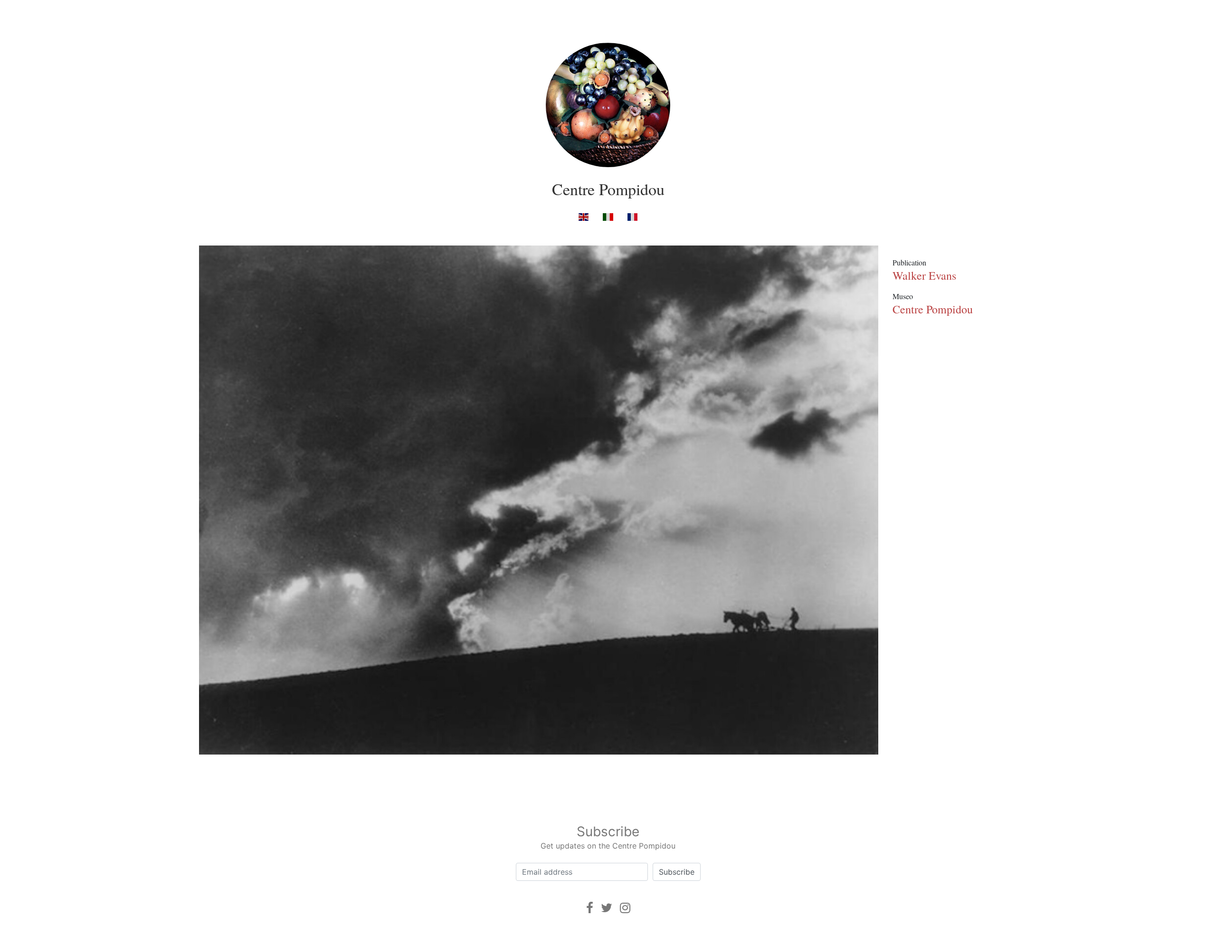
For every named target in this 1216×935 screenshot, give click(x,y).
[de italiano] (608, 216)
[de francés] (632, 216)
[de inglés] (584, 216)
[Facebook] (589, 907)
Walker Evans (924, 275)
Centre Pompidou (608, 189)
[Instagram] (625, 907)
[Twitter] (606, 907)
